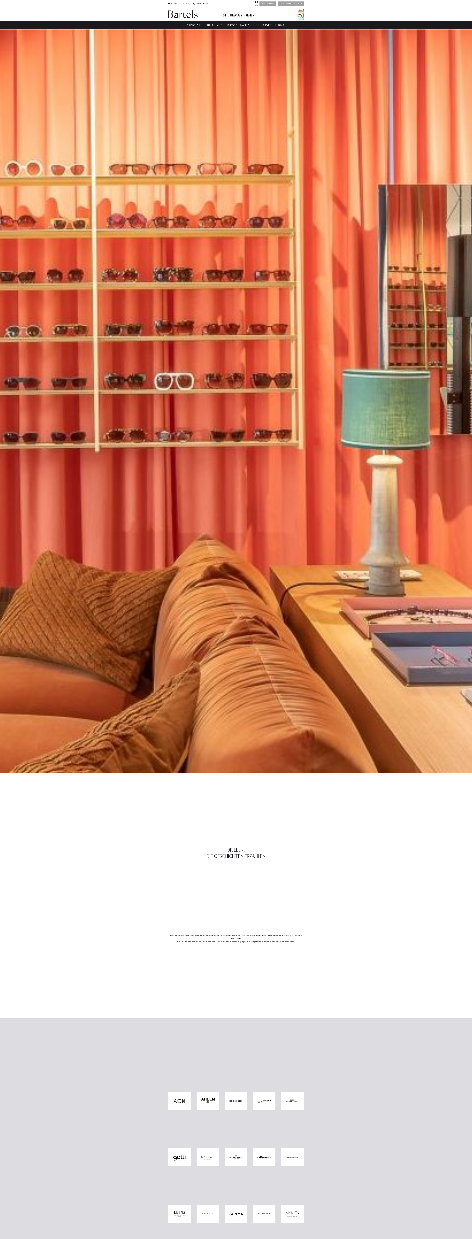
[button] (179, 1101)
